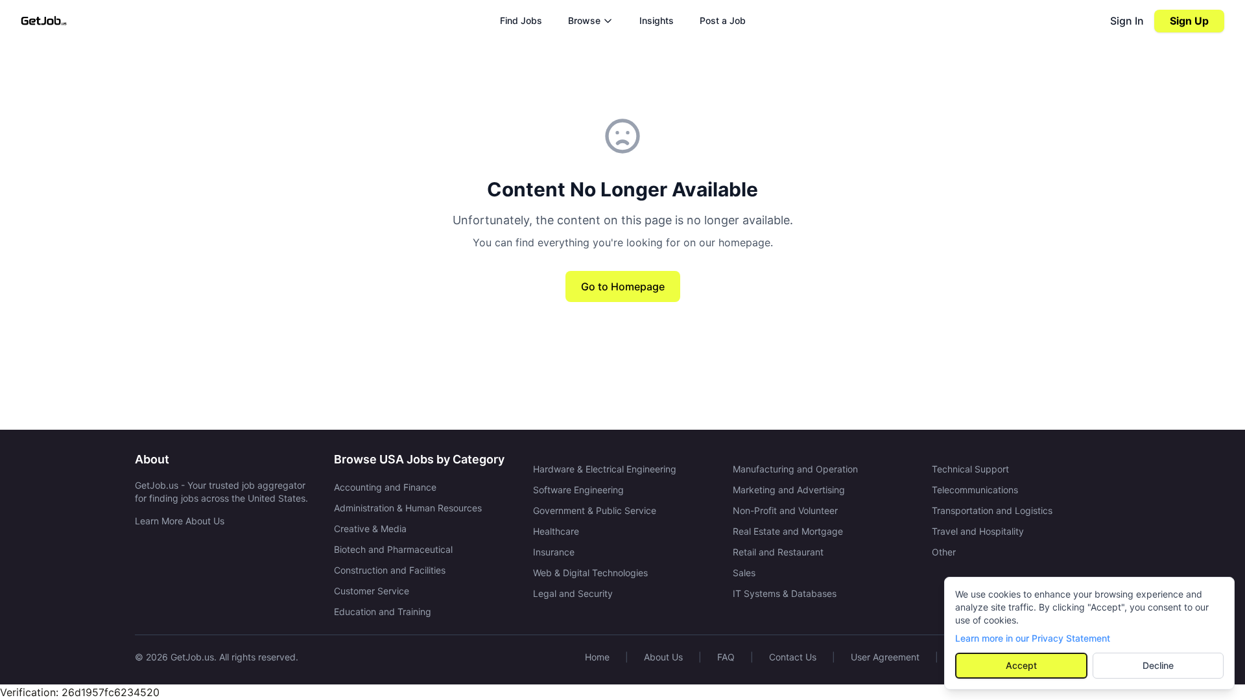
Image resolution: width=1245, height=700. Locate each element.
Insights (656, 20)
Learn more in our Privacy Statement (1032, 638)
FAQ (726, 656)
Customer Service (371, 590)
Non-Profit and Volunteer (785, 510)
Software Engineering (578, 489)
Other (944, 551)
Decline (1158, 665)
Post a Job (723, 20)
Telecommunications (975, 489)
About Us (663, 656)
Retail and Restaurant (778, 551)
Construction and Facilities (389, 570)
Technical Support (970, 468)
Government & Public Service (594, 510)
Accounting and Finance (385, 487)
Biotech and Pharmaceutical (393, 549)
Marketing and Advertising (789, 489)
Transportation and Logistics (992, 510)
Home (597, 656)
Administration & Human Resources (408, 507)
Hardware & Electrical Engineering (604, 468)
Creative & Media (370, 528)
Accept (1021, 665)
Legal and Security (573, 593)
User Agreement (885, 656)
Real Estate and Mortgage (788, 531)
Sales (744, 572)
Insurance (554, 551)
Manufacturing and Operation (795, 468)
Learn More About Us (179, 520)
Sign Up (1189, 20)
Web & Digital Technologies (590, 572)
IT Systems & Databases (784, 593)
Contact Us (792, 656)
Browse (584, 20)
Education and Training (382, 611)
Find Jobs (521, 20)
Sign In (1127, 20)
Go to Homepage (623, 286)
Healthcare (556, 531)
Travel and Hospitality (978, 531)
